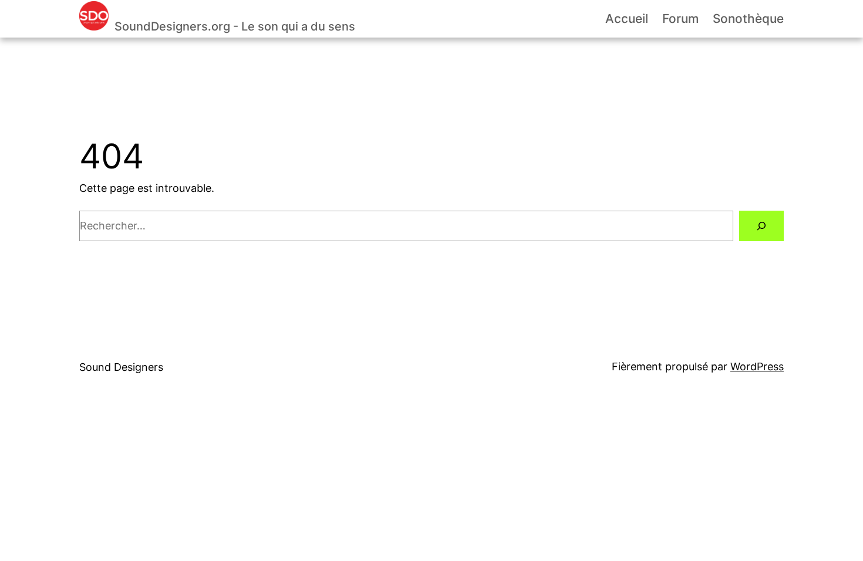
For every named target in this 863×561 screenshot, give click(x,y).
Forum (680, 18)
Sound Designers (121, 367)
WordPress (757, 366)
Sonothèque (748, 18)
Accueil (626, 18)
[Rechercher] (761, 226)
